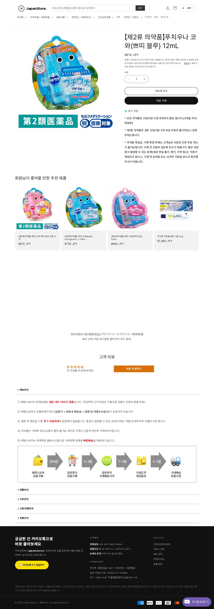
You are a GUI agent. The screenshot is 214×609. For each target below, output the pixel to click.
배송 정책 (158, 554)
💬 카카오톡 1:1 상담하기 (31, 565)
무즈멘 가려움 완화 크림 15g (170, 236)
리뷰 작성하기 (134, 368)
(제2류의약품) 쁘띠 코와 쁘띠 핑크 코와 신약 (37, 237)
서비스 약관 (159, 549)
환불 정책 (158, 564)
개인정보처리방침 (161, 544)
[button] (21, 17)
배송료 (186, 63)
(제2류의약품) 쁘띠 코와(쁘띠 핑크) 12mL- (127, 237)
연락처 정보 (159, 559)
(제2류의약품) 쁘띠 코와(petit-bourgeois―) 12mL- (79, 237)
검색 (140, 8)
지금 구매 (161, 100)
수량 (126, 72)
